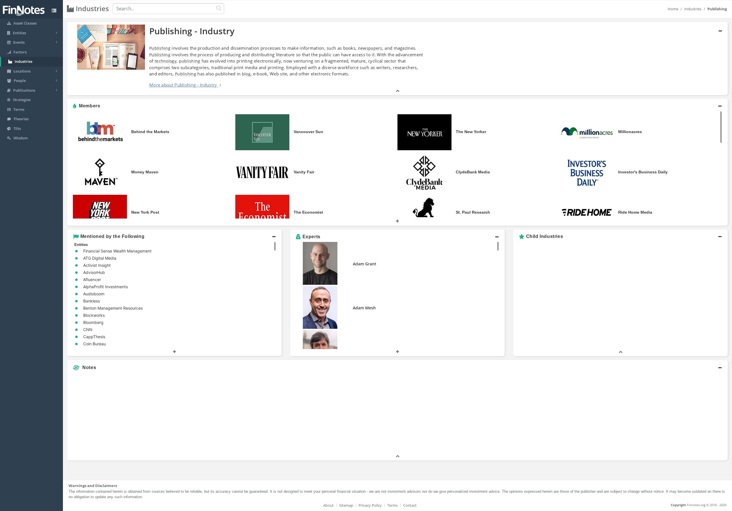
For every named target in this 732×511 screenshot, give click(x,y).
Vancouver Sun (308, 131)
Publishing (159, 48)
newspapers (370, 48)
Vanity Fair (304, 172)
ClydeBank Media (473, 172)
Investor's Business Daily (643, 172)
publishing (189, 61)
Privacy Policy (370, 505)
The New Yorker (471, 131)
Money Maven (144, 172)
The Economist (308, 212)
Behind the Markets (150, 131)
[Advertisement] (644, 413)
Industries (692, 8)
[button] (397, 58)
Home (673, 8)
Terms (392, 505)
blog (246, 74)
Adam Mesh (364, 307)
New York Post (145, 212)
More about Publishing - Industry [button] (183, 85)
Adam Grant (364, 263)
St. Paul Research (473, 212)
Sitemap (346, 505)
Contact (410, 505)
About (328, 505)
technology (165, 61)
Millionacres (630, 131)
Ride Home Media (635, 212)
